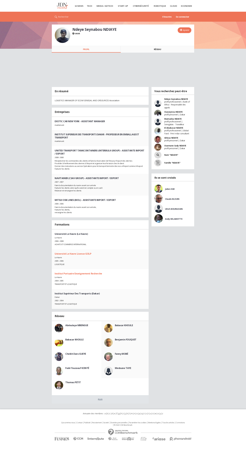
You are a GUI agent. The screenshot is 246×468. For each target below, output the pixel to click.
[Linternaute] (96, 438)
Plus (100, 399)
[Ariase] (158, 438)
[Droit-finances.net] (113, 439)
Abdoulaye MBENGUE (76, 325)
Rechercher (63, 16)
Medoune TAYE (123, 368)
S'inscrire (167, 16)
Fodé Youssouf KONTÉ (77, 368)
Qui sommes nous (68, 423)
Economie (186, 5)
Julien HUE (170, 189)
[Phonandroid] (180, 439)
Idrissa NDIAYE (171, 137)
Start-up (123, 5)
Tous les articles (168, 423)
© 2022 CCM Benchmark (123, 425)
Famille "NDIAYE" (172, 162)
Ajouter (186, 30)
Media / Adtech (105, 5)
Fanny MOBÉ (121, 353)
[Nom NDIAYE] (157, 155)
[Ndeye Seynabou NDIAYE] (62, 35)
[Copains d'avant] (128, 439)
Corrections (180, 423)
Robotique (160, 5)
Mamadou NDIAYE (173, 118)
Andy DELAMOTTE (173, 219)
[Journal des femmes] (62, 439)
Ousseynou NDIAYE (173, 111)
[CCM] (78, 439)
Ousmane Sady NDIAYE (175, 145)
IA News (79, 5)
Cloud (173, 5)
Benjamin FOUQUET (125, 339)
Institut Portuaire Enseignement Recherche (78, 273)
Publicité (87, 423)
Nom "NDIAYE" (171, 155)
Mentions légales (154, 423)
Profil (86, 49)
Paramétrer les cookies (137, 423)
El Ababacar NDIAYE (173, 127)
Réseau (157, 49)
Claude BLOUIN (172, 199)
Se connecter (182, 16)
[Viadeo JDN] (143, 439)
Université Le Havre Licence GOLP (73, 253)
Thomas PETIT (73, 382)
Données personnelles (119, 423)
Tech (89, 5)
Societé (106, 423)
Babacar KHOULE (124, 325)
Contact (79, 423)
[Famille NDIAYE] (157, 162)
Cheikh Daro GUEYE (75, 353)
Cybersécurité (141, 5)
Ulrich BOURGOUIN (174, 209)
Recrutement (97, 423)
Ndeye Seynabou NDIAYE (176, 99)
